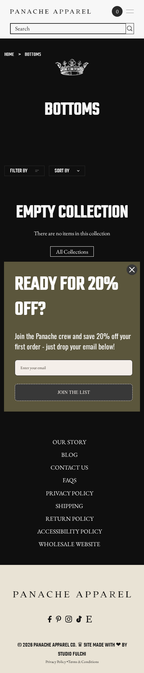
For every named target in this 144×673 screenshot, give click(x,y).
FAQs (69, 480)
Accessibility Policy (69, 531)
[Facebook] (50, 618)
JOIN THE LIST (74, 392)
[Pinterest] (58, 618)
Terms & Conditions (83, 661)
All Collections (72, 251)
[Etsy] (89, 618)
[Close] (132, 269)
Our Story (69, 442)
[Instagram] (68, 618)
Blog (69, 454)
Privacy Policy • (57, 661)
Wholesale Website (69, 544)
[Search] (130, 28)
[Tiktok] (79, 618)
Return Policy (69, 518)
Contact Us (69, 467)
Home (9, 55)
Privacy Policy (69, 493)
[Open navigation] (130, 11)
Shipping (69, 506)
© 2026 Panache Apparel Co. (47, 645)
